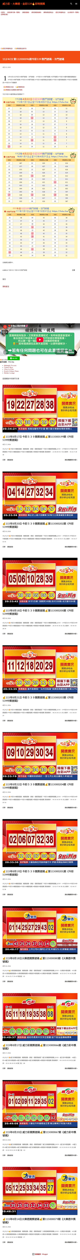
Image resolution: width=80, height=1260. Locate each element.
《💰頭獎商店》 (20, 87)
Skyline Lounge (9, 373)
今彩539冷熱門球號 (20, 270)
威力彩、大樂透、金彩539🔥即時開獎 (23, 3)
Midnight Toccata (10, 365)
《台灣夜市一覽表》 (73, 12)
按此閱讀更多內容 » (71, 460)
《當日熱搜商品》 (60, 12)
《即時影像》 (4, 14)
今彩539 (11, 270)
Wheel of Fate (9, 369)
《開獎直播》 (25, 12)
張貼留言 (5, 286)
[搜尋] (71, 3)
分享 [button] (73, 270)
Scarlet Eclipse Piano (11, 371)
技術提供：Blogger (41, 1254)
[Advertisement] (40, 31)
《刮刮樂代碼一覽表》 (13, 12)
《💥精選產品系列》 (20, 48)
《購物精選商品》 (48, 12)
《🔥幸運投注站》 (8, 87)
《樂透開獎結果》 (36, 12)
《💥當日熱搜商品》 (6, 48)
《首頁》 (3, 12)
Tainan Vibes (8, 367)
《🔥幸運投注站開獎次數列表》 (12, 90)
